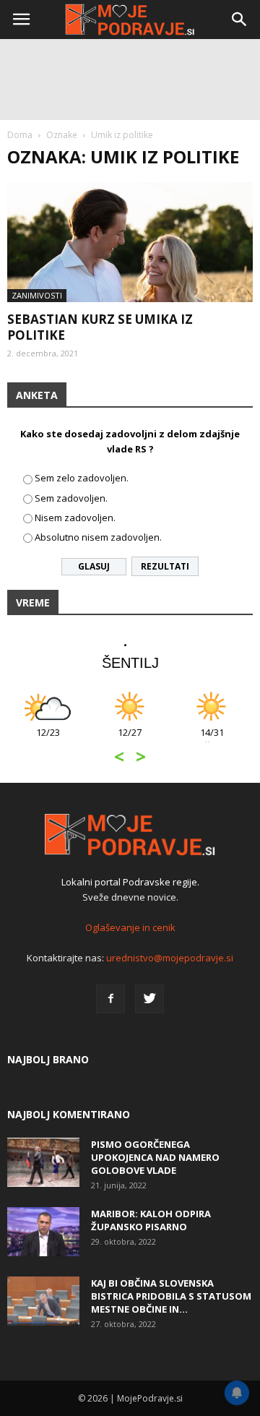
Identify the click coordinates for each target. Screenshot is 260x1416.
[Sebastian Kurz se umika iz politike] (130, 242)
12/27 (130, 740)
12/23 (48, 740)
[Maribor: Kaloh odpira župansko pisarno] (43, 1232)
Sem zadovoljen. (71, 498)
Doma (19, 135)
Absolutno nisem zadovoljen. (98, 537)
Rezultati (165, 566)
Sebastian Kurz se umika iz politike (100, 327)
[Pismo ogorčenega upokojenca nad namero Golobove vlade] (43, 1163)
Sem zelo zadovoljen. (82, 477)
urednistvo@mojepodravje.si (169, 957)
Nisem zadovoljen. (75, 517)
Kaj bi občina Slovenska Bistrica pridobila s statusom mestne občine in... (171, 1296)
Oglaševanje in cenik (130, 927)
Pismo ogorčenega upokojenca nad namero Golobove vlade (155, 1157)
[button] (240, 19)
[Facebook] (110, 998)
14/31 (212, 740)
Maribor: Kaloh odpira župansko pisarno (151, 1220)
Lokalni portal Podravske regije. (130, 881)
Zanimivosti (37, 295)
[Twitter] (149, 998)
